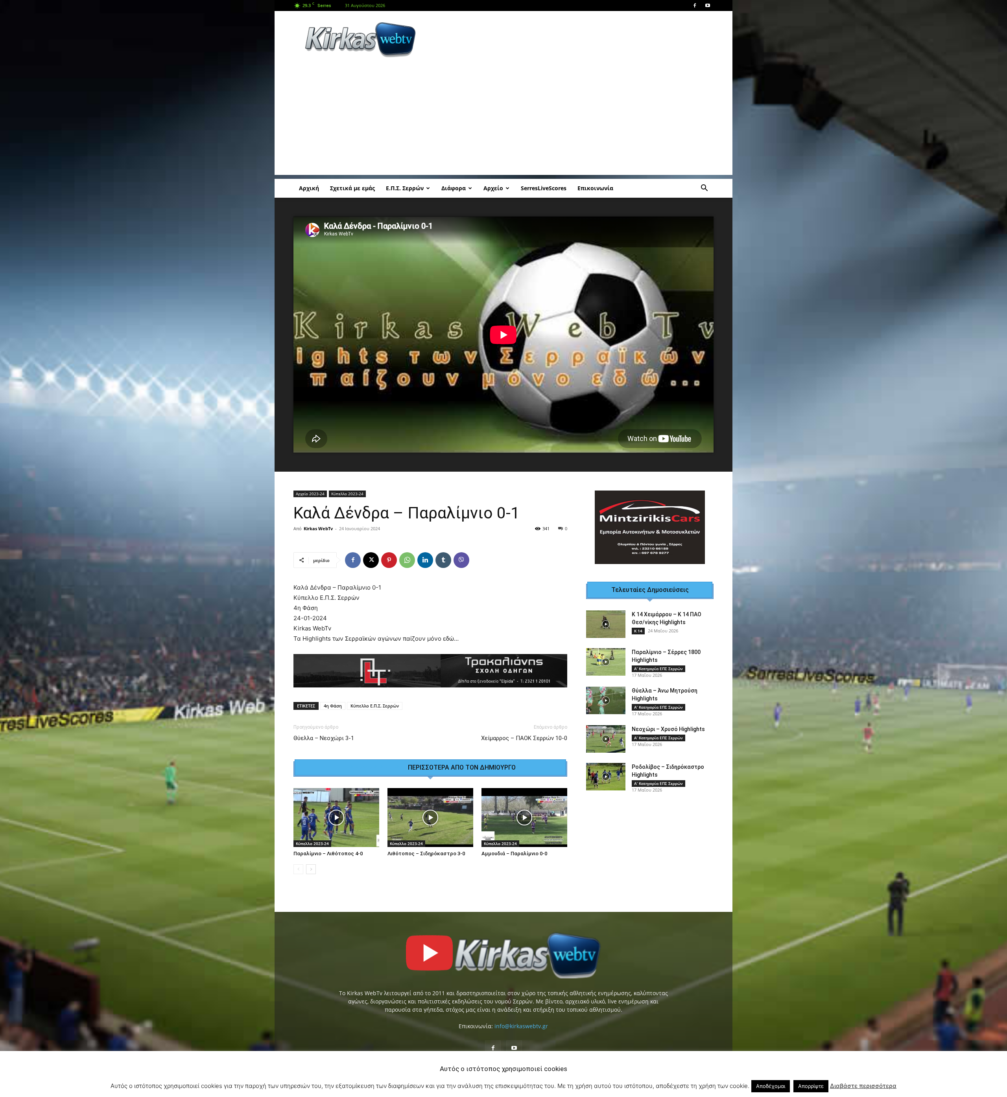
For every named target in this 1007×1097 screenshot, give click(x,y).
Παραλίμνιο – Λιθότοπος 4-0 (328, 859)
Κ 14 (638, 624)
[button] (704, 189)
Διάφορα (453, 188)
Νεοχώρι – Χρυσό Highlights (668, 723)
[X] (371, 560)
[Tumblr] (443, 560)
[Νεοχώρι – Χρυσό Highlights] (605, 732)
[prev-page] (298, 874)
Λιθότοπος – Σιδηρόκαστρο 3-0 (426, 859)
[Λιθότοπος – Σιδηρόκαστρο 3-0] (430, 822)
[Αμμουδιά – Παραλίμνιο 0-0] (524, 822)
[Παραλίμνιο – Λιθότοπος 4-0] (336, 822)
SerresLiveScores (543, 188)
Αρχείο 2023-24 (310, 493)
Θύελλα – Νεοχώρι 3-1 (323, 743)
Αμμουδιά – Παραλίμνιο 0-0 (514, 859)
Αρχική (309, 188)
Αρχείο (493, 188)
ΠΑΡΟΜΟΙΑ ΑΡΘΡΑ (372, 773)
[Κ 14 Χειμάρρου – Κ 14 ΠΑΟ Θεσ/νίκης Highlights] (605, 618)
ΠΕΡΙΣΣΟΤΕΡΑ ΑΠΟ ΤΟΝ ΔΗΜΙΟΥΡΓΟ (462, 773)
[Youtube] (708, 5)
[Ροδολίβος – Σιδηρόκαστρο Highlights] (605, 770)
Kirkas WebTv (318, 528)
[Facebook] (695, 5)
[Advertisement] (570, 39)
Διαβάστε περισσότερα (863, 1086)
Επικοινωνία (595, 188)
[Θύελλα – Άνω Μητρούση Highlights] (605, 694)
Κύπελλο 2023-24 (347, 493)
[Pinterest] (389, 560)
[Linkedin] (425, 560)
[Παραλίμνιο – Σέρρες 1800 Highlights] (605, 655)
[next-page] (311, 874)
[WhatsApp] (407, 560)
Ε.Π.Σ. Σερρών (405, 188)
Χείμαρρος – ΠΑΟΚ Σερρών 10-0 (524, 743)
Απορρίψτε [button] (811, 1086)
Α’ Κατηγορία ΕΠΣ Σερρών (658, 662)
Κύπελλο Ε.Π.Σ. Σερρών (374, 711)
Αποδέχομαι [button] (770, 1086)
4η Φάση (333, 711)
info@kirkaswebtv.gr (521, 1031)
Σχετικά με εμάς (352, 188)
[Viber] (461, 560)
